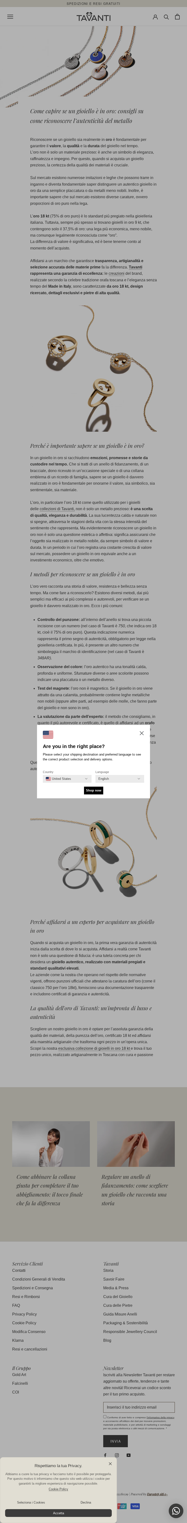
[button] (141, 734)
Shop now (93, 790)
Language (102, 772)
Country (48, 772)
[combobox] (58, 778)
